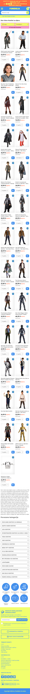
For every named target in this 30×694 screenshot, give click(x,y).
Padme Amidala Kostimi (9, 577)
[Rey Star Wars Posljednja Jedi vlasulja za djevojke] (8, 72)
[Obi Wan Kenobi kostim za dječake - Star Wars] (22, 399)
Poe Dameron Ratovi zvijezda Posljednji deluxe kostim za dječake (21, 281)
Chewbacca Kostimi (8, 544)
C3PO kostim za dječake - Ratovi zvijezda (21, 444)
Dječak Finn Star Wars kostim (21, 84)
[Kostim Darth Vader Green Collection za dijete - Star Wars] (22, 105)
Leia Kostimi (6, 529)
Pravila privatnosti (6, 662)
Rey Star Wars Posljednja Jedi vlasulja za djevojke (7, 84)
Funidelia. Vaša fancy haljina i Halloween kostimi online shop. (14, 8)
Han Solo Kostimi (8, 573)
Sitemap (3, 666)
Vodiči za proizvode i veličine (8, 647)
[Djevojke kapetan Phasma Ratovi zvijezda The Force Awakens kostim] (8, 367)
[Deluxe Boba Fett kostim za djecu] (8, 432)
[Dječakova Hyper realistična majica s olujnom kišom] (8, 465)
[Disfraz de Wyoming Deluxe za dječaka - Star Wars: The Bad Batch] (22, 203)
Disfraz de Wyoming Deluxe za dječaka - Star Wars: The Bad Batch (21, 215)
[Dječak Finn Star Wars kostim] (22, 72)
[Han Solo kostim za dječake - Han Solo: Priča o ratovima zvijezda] (22, 236)
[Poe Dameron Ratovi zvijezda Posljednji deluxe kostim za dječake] (22, 268)
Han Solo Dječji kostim (6, 411)
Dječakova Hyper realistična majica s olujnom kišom (6, 477)
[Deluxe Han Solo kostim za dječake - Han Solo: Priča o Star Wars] (8, 236)
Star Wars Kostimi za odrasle (12, 522)
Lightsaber (5, 562)
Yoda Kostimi (6, 536)
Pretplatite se (22, 619)
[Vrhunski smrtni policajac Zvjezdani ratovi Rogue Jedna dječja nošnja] (22, 334)
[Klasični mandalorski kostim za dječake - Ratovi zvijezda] (22, 170)
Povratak (3, 650)
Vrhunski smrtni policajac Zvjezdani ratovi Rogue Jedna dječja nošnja (21, 346)
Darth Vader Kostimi (9, 525)
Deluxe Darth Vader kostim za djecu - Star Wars (6, 215)
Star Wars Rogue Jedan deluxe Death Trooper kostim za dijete (21, 313)
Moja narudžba (5, 646)
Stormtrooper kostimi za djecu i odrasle (15, 533)
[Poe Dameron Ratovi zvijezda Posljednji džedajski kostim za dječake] (8, 301)
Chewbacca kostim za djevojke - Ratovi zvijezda (7, 117)
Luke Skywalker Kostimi (10, 569)
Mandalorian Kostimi (9, 555)
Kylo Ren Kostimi (8, 551)
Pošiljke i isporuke (6, 649)
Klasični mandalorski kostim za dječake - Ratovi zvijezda (22, 182)
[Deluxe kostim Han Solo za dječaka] (22, 367)
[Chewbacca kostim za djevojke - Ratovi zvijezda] (8, 105)
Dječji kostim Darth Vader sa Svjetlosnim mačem (7, 52)
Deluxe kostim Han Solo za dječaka (22, 379)
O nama (3, 668)
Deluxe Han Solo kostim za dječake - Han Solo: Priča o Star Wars (8, 248)
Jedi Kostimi (6, 540)
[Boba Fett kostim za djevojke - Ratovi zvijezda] (8, 268)
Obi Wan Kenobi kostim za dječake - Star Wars (22, 411)
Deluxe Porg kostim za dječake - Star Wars (21, 150)
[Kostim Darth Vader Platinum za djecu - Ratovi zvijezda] (8, 138)
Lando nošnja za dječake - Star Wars (22, 52)
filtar (5, 24)
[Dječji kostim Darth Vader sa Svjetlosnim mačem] (8, 39)
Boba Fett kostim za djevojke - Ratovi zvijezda (7, 281)
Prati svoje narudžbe (16, 636)
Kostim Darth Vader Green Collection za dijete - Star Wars (22, 117)
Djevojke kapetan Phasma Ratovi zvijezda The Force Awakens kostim (7, 379)
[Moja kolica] (27, 8)
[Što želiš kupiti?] (2, 9)
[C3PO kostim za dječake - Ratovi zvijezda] (22, 432)
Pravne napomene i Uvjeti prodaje (10, 660)
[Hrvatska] (2, 676)
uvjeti (4, 625)
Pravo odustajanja (6, 665)
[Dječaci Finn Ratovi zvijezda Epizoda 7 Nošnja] (8, 170)
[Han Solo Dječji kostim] (8, 399)
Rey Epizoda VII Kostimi (10, 558)
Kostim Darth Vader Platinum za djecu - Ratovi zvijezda (7, 150)
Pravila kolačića (5, 663)
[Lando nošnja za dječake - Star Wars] (22, 39)
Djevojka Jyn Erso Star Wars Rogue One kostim (7, 346)
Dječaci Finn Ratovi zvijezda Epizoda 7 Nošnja (7, 182)
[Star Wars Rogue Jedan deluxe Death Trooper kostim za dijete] (22, 301)
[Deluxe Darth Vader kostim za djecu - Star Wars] (8, 203)
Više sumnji (4, 652)
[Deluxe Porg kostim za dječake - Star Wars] (22, 138)
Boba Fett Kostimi (8, 547)
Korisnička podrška (16, 631)
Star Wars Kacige (7, 566)
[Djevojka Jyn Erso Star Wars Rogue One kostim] (8, 334)
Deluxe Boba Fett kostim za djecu (7, 444)
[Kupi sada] (13, 59)
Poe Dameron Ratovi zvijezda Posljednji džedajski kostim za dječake (6, 313)
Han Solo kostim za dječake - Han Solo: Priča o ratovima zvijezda (22, 248)
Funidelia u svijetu (6, 659)
